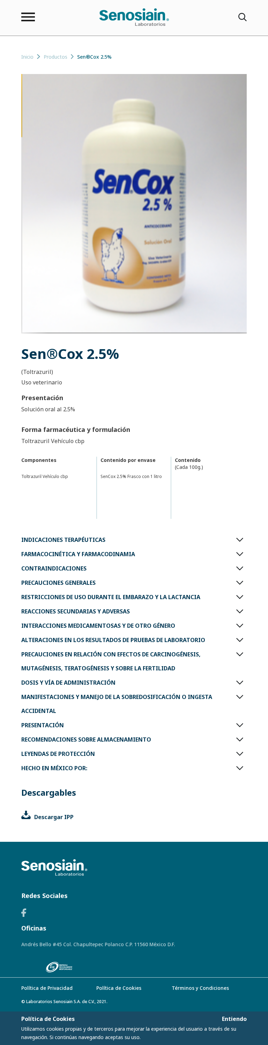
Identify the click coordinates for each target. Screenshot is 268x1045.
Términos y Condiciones (200, 988)
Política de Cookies (118, 988)
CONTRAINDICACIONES (54, 568)
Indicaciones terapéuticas (63, 540)
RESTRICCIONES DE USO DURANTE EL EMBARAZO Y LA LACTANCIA (110, 597)
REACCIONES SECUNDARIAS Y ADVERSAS (75, 611)
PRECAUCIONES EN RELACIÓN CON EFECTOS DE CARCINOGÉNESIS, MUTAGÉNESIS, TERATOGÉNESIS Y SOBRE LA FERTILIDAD (111, 661)
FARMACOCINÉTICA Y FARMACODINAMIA (78, 554)
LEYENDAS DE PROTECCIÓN (58, 754)
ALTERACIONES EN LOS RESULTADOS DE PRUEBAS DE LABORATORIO (113, 640)
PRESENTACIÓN (42, 725)
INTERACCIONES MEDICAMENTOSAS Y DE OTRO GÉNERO (98, 626)
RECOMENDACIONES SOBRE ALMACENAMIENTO (86, 739)
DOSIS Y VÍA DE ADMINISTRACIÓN (68, 682)
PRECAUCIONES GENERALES (58, 583)
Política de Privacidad (47, 988)
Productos (55, 56)
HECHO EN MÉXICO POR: (54, 768)
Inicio (27, 56)
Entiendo (234, 1019)
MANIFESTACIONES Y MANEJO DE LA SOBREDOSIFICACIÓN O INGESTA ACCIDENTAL (116, 704)
